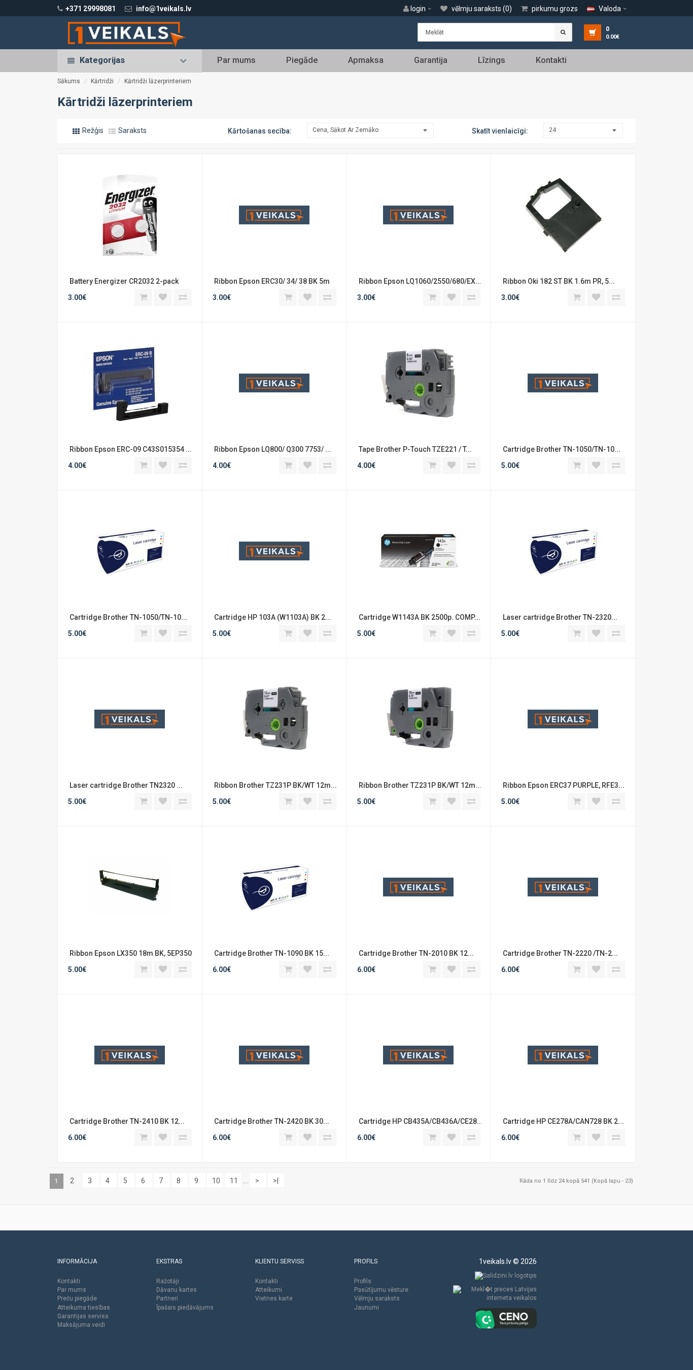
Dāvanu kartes (176, 1289)
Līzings (491, 60)
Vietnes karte (274, 1298)
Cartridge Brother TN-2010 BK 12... (415, 953)
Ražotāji (167, 1281)
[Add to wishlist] (163, 297)
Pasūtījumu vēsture (381, 1289)
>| (276, 1181)
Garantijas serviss (83, 1316)
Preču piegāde (77, 1298)
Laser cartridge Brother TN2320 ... (125, 785)
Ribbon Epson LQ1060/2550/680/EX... (419, 281)
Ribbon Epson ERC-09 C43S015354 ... (130, 449)
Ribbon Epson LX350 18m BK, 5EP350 (130, 953)
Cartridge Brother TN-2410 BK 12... (126, 1121)
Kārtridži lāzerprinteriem (157, 81)
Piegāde (302, 60)
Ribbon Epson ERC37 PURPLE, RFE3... (563, 785)
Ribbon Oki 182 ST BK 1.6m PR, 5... (558, 281)
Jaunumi (366, 1307)
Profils (362, 1281)
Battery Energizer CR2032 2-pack (124, 281)
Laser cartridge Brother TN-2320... (559, 617)
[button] (419, 9)
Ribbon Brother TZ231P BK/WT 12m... (274, 785)
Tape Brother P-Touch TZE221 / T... (414, 449)
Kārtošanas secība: (260, 131)
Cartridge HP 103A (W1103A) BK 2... (272, 617)
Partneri (167, 1298)
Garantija (430, 60)
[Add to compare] (183, 297)
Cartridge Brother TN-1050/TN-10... (560, 449)
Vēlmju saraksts (377, 1298)
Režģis (92, 130)
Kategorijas (102, 60)
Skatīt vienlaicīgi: (500, 131)
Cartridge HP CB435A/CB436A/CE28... (419, 1121)
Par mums (236, 60)
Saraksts (132, 130)
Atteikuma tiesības (83, 1307)
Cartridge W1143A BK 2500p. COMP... (418, 617)
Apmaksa (366, 60)
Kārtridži (102, 81)
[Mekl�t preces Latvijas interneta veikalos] (495, 1296)
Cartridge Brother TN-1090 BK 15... (271, 953)
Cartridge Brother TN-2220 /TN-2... (559, 953)
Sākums (68, 81)
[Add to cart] (143, 297)
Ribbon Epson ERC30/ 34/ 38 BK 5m (272, 281)
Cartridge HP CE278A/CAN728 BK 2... (562, 1121)
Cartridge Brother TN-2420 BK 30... (271, 1121)
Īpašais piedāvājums (185, 1307)
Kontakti (551, 60)
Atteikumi (268, 1289)
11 (234, 1181)
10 (216, 1181)
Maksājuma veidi (81, 1324)
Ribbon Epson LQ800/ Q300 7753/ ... (272, 449)
